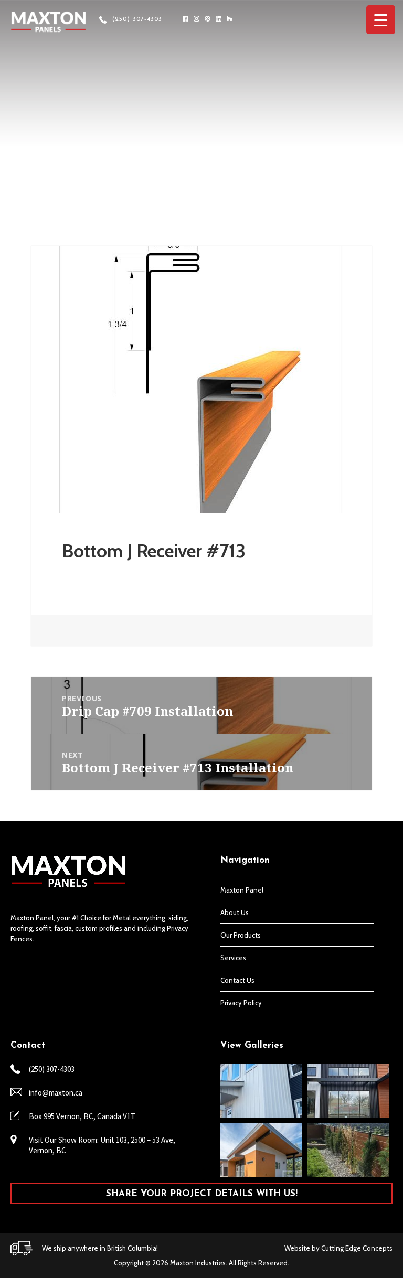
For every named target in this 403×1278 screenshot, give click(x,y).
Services (233, 957)
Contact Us (237, 980)
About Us (234, 912)
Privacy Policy (241, 1002)
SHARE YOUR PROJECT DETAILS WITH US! (202, 1193)
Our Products (240, 935)
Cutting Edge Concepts (357, 1248)
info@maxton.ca (55, 1093)
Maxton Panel (241, 890)
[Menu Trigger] (380, 19)
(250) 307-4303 (137, 19)
